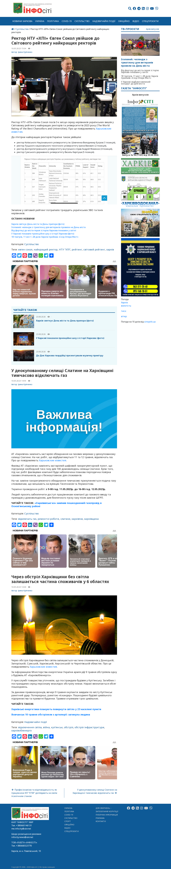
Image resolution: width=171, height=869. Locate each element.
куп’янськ (57, 727)
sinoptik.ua (150, 321)
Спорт (67, 821)
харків (110, 249)
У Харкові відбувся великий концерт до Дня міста (135, 83)
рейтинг (77, 249)
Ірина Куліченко (25, 52)
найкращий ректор (46, 249)
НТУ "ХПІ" (64, 249)
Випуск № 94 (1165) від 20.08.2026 (140, 155)
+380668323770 (24, 845)
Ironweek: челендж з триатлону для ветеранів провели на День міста (48, 227)
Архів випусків (152, 29)
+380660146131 (24, 825)
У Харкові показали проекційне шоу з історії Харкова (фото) (42, 233)
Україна (39, 21)
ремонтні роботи (48, 518)
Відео (136, 21)
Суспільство (82, 21)
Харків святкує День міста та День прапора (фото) (37, 224)
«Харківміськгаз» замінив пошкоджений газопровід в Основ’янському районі (56, 504)
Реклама (100, 818)
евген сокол (25, 249)
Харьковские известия (52, 460)
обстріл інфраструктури (89, 727)
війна (46, 727)
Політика (53, 21)
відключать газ (27, 518)
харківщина (91, 518)
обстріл (68, 727)
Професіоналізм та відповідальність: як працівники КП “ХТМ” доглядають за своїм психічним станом (34, 793)
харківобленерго (21, 730)
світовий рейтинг (94, 249)
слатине (65, 518)
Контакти (101, 821)
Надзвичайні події (103, 21)
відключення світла (30, 727)
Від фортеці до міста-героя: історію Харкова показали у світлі (43, 230)
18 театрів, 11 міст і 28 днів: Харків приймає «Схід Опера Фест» (44, 236)
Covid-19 (67, 21)
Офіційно (124, 21)
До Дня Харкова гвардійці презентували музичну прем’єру (69, 355)
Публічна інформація (107, 814)
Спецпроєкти (150, 21)
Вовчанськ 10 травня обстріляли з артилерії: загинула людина (50, 714)
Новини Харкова (22, 21)
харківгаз (77, 518)
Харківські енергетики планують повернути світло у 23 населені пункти (56, 709)
